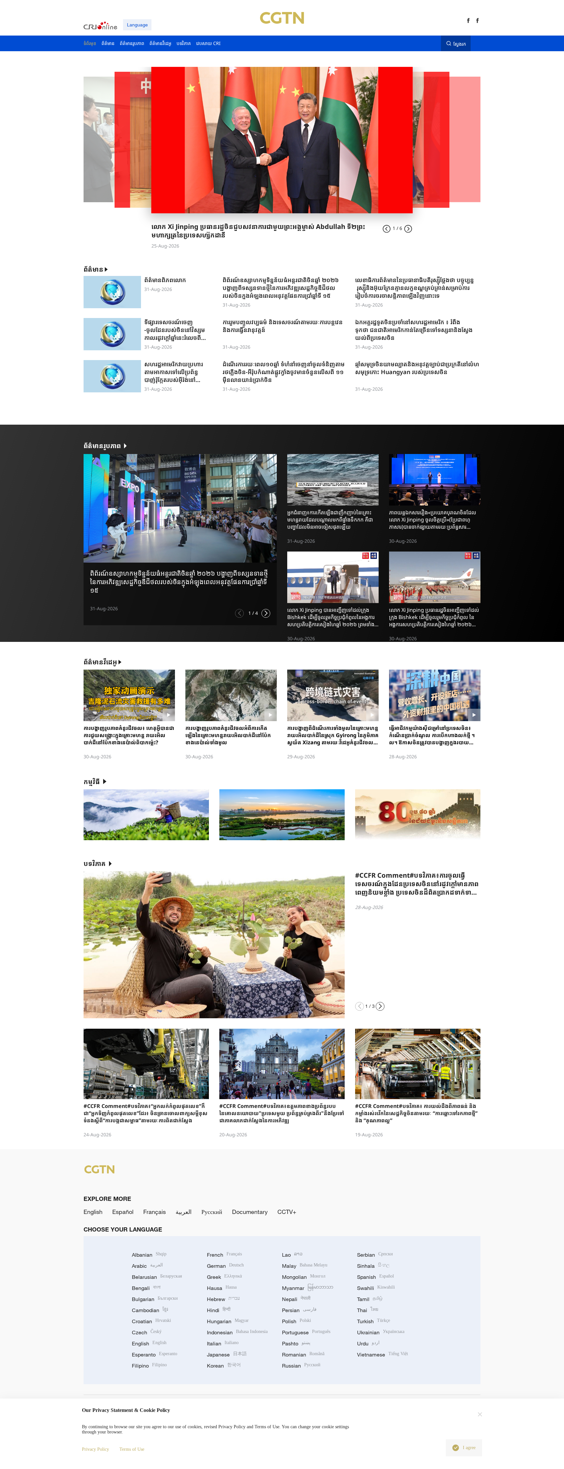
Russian (301, 1365)
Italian (223, 1343)
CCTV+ (286, 1211)
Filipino (149, 1365)
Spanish (375, 1277)
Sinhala (373, 1266)
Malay (304, 1266)
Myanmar (307, 1288)
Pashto (296, 1343)
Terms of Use (131, 1449)
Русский (211, 1211)
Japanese (227, 1354)
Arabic (147, 1266)
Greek (224, 1277)
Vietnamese (382, 1354)
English (93, 1211)
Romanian (303, 1354)
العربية (184, 1211)
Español (122, 1211)
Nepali (296, 1299)
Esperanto (154, 1354)
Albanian (149, 1254)
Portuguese (306, 1332)
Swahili (376, 1288)
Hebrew (223, 1299)
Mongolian (303, 1277)
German (225, 1266)
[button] (239, 613)
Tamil (370, 1299)
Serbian (375, 1254)
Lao (292, 1254)
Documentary (250, 1211)
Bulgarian (155, 1299)
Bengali (146, 1288)
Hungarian (228, 1321)
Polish (296, 1321)
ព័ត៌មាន (93, 269)
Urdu (368, 1343)
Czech (147, 1332)
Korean (224, 1365)
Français (154, 1211)
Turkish (373, 1321)
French (224, 1254)
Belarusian (157, 1277)
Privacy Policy (95, 1449)
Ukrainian (380, 1332)
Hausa (222, 1288)
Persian (299, 1310)
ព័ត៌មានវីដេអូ (100, 662)
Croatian (151, 1321)
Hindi (218, 1310)
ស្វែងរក (459, 44)
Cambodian (150, 1310)
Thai (367, 1310)
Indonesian (237, 1332)
